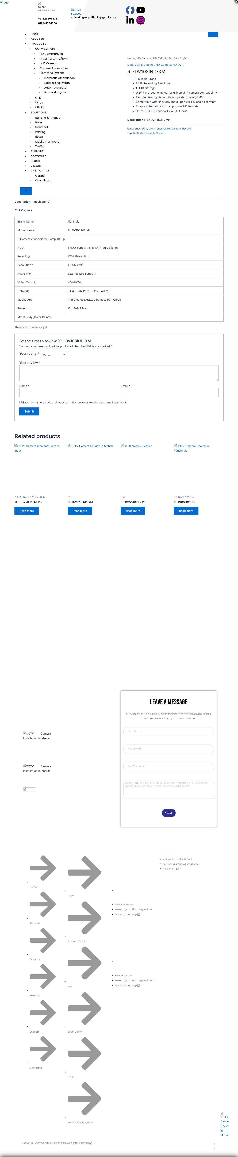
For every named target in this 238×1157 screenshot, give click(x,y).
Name (24, 386)
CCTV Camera (45, 49)
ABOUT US (38, 39)
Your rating (29, 353)
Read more (27, 511)
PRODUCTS (38, 44)
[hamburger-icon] (213, 34)
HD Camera (144, 58)
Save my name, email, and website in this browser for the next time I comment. (74, 402)
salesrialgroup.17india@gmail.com (93, 17)
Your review (30, 363)
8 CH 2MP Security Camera (149, 133)
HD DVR (158, 58)
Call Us (28, 801)
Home (131, 58)
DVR (130, 64)
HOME (35, 34)
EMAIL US (76, 13)
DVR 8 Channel (144, 64)
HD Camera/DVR (51, 54)
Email (125, 386)
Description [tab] (22, 201)
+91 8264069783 (48, 18)
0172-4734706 (47, 23)
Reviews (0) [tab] (42, 201)
